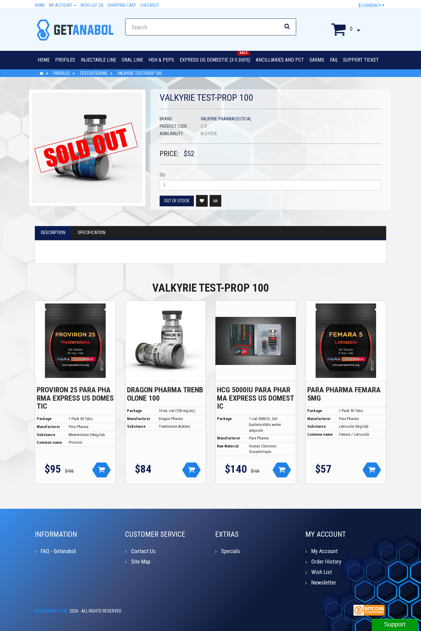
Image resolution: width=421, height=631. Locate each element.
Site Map (140, 561)
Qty (162, 174)
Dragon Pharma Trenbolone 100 (165, 394)
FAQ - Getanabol (58, 551)
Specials (230, 551)
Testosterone (94, 73)
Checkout (149, 5)
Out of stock (176, 200)
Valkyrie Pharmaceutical (226, 118)
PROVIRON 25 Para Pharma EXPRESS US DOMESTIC (75, 398)
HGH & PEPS (161, 60)
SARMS (316, 60)
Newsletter (323, 582)
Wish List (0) (92, 5)
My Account (61, 5)
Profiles (65, 60)
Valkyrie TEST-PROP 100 (139, 73)
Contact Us (143, 551)
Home (40, 5)
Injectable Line (98, 60)
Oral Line (132, 60)
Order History (326, 561)
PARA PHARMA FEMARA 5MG (344, 394)
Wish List (321, 572)
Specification (91, 232)
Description (53, 232)
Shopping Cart (122, 5)
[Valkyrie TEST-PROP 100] (87, 147)
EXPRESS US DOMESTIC (215, 60)
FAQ (333, 60)
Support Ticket (361, 60)
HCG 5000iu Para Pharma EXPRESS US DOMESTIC (255, 398)
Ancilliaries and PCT (280, 60)
